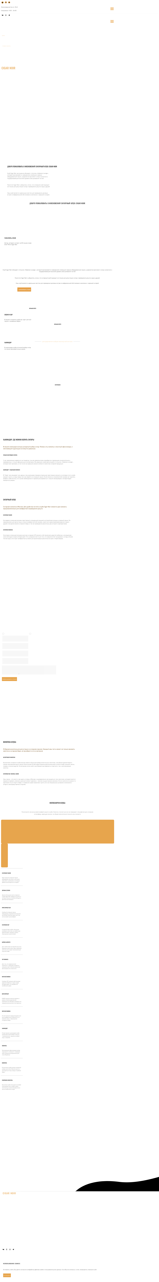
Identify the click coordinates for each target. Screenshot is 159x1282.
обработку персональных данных (39, 683)
